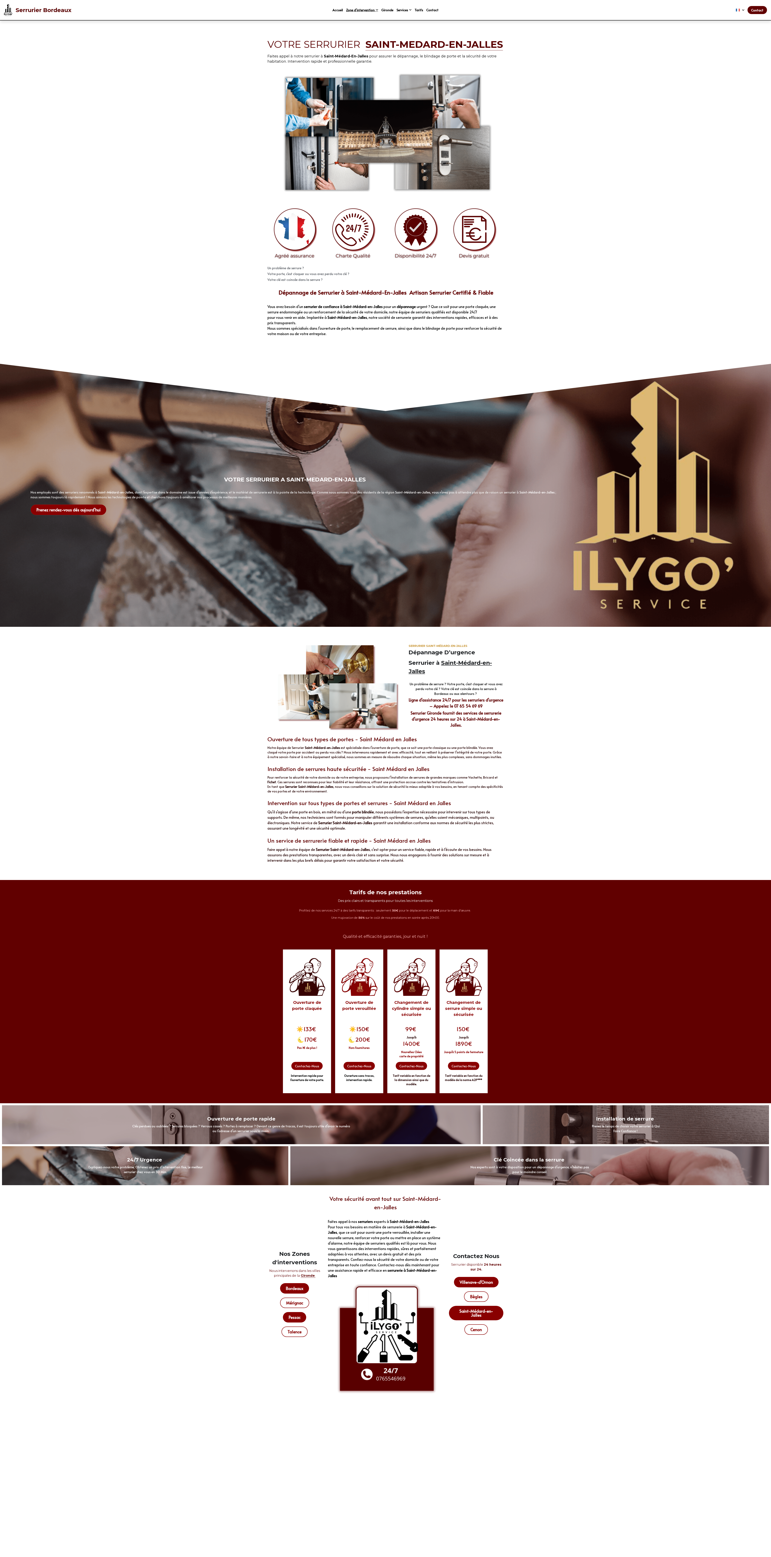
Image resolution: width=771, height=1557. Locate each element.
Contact (757, 10)
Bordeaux (294, 1288)
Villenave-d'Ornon (476, 1282)
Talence (295, 1332)
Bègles (476, 1296)
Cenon (476, 1329)
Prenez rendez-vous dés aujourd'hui (68, 510)
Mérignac (294, 1303)
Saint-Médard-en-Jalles (476, 1313)
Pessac (295, 1317)
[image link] (8, 9)
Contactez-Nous (307, 1066)
